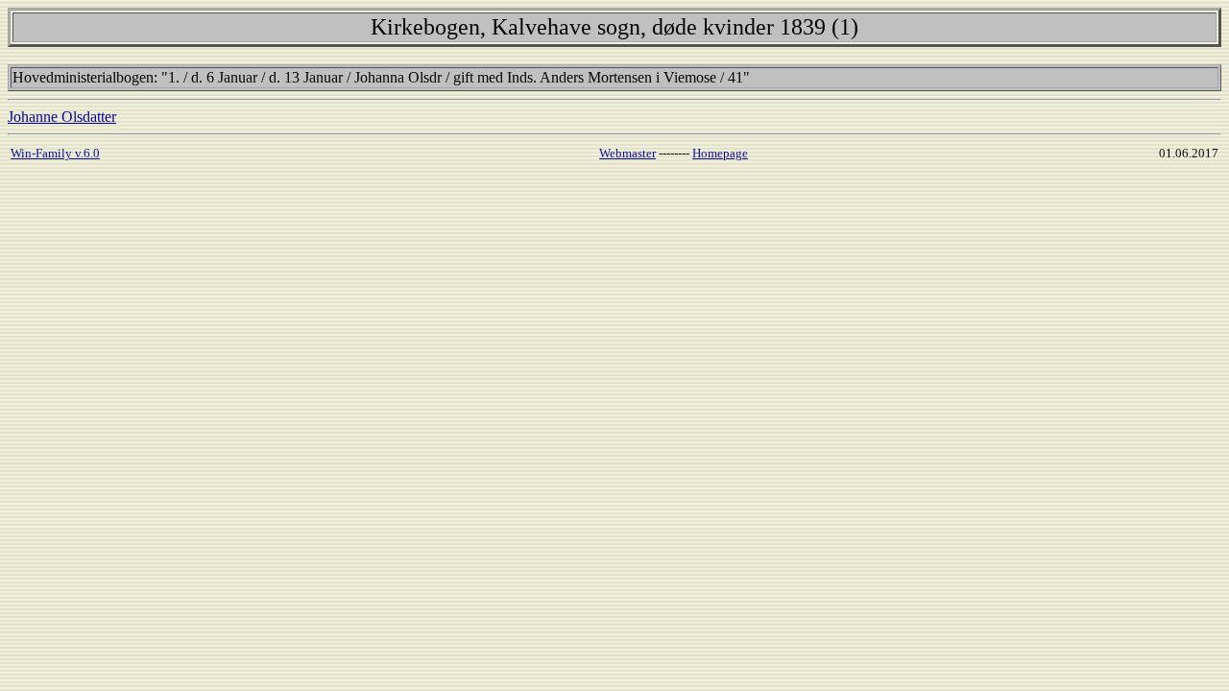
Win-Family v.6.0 (55, 153)
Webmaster (627, 153)
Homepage (720, 153)
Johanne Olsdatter (62, 116)
